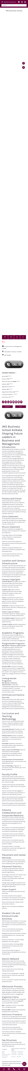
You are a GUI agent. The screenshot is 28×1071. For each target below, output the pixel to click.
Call (20, 406)
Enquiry (7, 406)
